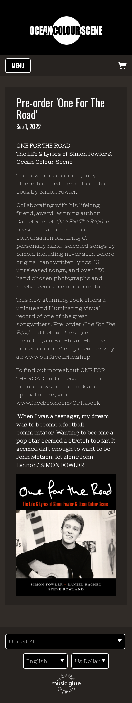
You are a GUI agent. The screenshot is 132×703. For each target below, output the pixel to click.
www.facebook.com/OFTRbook (58, 403)
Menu (18, 66)
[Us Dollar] (90, 661)
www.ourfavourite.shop (57, 357)
